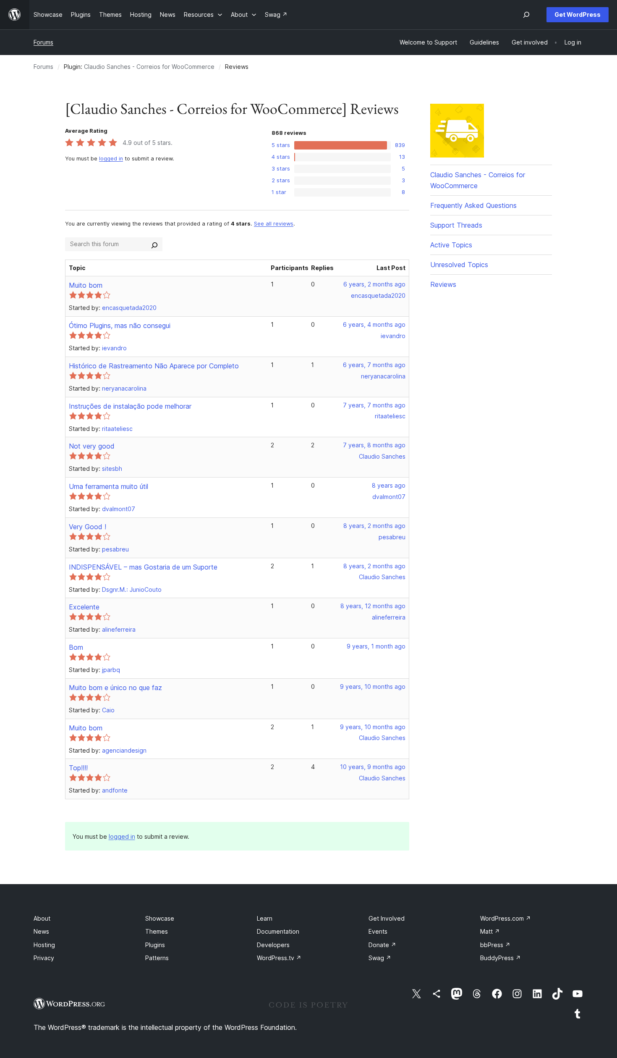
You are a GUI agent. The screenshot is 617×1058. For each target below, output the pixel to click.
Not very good (92, 446)
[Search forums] (154, 244)
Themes (156, 931)
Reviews (443, 284)
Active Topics (451, 245)
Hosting (44, 944)
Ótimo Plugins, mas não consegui (119, 325)
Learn (264, 918)
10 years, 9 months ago (372, 766)
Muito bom (85, 285)
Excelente (84, 607)
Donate (382, 944)
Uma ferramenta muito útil (108, 486)
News (41, 931)
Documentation (278, 931)
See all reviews (273, 224)
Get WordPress (577, 14)
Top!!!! (78, 768)
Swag (380, 957)
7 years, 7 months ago (374, 405)
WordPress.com (505, 918)
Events (378, 931)
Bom (76, 647)
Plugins (155, 944)
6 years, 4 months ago (374, 324)
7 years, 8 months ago (374, 445)
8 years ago (388, 485)
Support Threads (456, 225)
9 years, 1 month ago (376, 646)
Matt (490, 931)
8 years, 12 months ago (372, 605)
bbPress (495, 944)
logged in (111, 158)
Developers (273, 944)
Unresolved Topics (459, 264)
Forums (43, 42)
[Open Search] (526, 14)
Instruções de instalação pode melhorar (130, 406)
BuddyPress (500, 957)
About (42, 918)
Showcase (159, 918)
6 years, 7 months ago (374, 364)
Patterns (157, 957)
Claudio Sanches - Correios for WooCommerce (149, 66)
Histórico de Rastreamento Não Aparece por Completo (154, 366)
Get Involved (387, 918)
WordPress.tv (279, 957)
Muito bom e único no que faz (115, 687)
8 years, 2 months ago (374, 525)
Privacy (44, 957)
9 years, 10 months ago (372, 686)
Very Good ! (87, 526)
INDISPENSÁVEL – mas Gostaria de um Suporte (143, 567)
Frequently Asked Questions (473, 205)
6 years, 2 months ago (374, 284)
